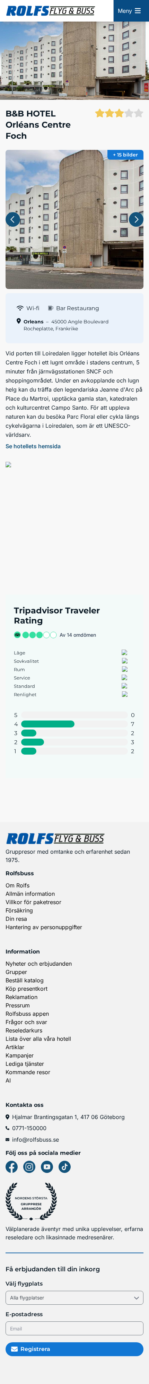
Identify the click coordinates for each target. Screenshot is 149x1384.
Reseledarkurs (24, 1030)
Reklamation (21, 996)
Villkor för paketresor (33, 902)
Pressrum (18, 1005)
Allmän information (30, 893)
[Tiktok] (65, 1167)
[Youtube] (47, 1167)
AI (8, 1080)
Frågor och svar (26, 1022)
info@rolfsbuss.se (35, 1139)
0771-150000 (29, 1128)
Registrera (35, 1349)
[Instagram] (29, 1167)
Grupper (16, 971)
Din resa (16, 918)
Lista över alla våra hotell (38, 1038)
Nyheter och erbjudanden (39, 963)
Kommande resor (28, 1072)
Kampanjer (20, 1055)
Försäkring (19, 910)
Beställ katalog (25, 980)
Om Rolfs (17, 885)
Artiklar (15, 1047)
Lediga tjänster (25, 1063)
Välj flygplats (24, 1283)
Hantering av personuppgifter (44, 927)
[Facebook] (12, 1167)
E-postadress (24, 1314)
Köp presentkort (26, 988)
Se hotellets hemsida (33, 446)
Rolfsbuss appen (27, 1013)
